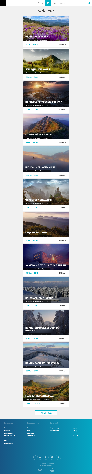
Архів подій (30, 433)
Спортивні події (54, 428)
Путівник (7, 430)
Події (29, 430)
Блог (5, 440)
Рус (78, 435)
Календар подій (9, 433)
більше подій (46, 413)
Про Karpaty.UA (8, 443)
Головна (6, 428)
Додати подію (31, 435)
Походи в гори (54, 430)
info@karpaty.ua (78, 431)
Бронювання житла (9, 435)
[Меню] (3, 3)
